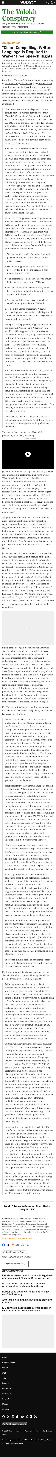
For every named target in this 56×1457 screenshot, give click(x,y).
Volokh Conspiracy (11, 43)
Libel (30, 1238)
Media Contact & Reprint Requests (16, 1257)
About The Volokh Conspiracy (26, 32)
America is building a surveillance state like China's (27, 1301)
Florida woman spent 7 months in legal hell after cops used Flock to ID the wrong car (27, 1277)
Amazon (6, 1409)
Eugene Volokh (8, 75)
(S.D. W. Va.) (19, 83)
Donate (5, 1383)
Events (5, 1367)
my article (28, 491)
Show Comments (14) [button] (16, 1264)
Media (5, 1403)
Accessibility (29, 1431)
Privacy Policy (41, 1431)
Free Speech (22, 1238)
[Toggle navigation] (3, 3)
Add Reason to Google (15, 1252)
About (5, 1357)
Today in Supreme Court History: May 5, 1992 (28, 1207)
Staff (4, 1372)
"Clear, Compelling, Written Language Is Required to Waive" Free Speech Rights (27, 52)
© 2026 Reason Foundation (12, 1431)
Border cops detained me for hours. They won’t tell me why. (25, 1293)
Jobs (4, 1378)
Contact (5, 1398)
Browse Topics (8, 1362)
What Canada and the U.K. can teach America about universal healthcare (23, 1285)
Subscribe (6, 1393)
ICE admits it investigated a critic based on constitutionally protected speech (26, 1309)
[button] (53, 2)
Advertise (6, 1388)
